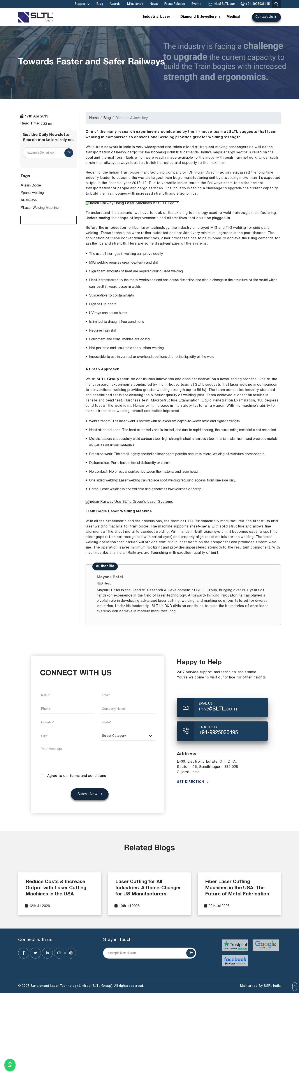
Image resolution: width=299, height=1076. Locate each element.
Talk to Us (208, 727)
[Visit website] (235, 945)
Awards (115, 4)
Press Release (174, 4)
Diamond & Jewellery (198, 17)
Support (80, 4)
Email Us (206, 703)
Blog (100, 4)
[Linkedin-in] (47, 953)
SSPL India (272, 986)
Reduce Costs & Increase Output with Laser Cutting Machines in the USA (56, 888)
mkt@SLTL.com (225, 4)
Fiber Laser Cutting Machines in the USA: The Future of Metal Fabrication (237, 888)
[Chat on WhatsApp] (10, 1065)
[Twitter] (35, 953)
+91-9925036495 (258, 4)
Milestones (135, 4)
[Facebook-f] (23, 953)
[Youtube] (59, 953)
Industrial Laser (156, 17)
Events (196, 4)
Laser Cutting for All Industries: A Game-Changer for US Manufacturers (148, 888)
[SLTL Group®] (35, 17)
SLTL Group (108, 379)
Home (94, 118)
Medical (233, 17)
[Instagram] (70, 953)
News (154, 4)
